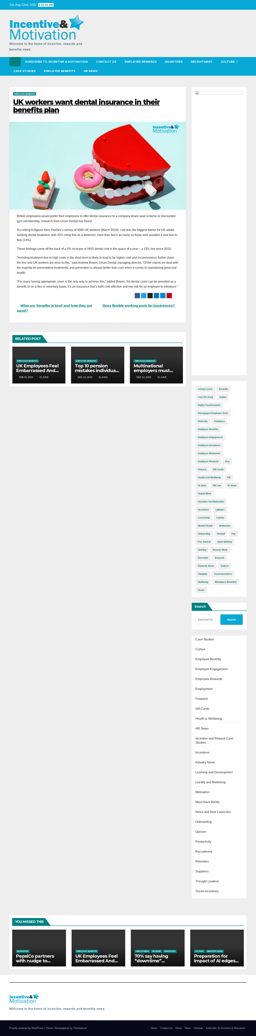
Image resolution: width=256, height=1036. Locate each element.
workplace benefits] (226, 582)
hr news (232, 485)
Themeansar (80, 1028)
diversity (203, 421)
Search (200, 606)
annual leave (205, 389)
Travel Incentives (207, 891)
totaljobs (202, 574)
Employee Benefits (60, 71)
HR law (217, 485)
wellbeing (203, 582)
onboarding (204, 533)
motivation (224, 525)
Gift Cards (202, 708)
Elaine (44, 377)
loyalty (220, 517)
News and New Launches (213, 812)
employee (219, 421)
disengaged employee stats (213, 413)
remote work (220, 550)
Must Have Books (207, 802)
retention (203, 558)
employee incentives (209, 445)
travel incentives (223, 574)
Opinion (200, 831)
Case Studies (24, 71)
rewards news (206, 566)
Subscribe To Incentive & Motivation (56, 61)
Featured (201, 698)
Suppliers (202, 871)
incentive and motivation (211, 501)
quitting (202, 550)
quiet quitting (224, 542)
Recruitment (202, 61)
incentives (203, 509)
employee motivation (209, 453)
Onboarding (203, 821)
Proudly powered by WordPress (26, 1028)
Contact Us (106, 61)
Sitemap (198, 1028)
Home (154, 1028)
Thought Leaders (207, 881)
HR (229, 477)
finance (202, 469)
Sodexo (225, 566)
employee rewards (208, 461)
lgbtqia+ (220, 509)
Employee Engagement (211, 669)
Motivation (202, 792)
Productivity (203, 841)
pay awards (204, 542)
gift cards (218, 469)
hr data (202, 485)
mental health (205, 525)
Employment (204, 688)
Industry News (205, 762)
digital (222, 397)
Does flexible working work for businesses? (139, 306)
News (188, 1028)
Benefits (223, 389)
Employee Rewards (141, 61)
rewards (219, 558)
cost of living (205, 397)
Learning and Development (214, 772)
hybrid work (204, 493)
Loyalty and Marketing (210, 782)
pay (233, 533)
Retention (202, 861)
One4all (221, 533)
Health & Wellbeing (208, 718)
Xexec (201, 590)
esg (227, 461)
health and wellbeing (209, 477)
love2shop (204, 517)
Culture (228, 61)
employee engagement (210, 437)
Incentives (174, 61)
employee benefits (208, 429)
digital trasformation (209, 405)
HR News (91, 71)
